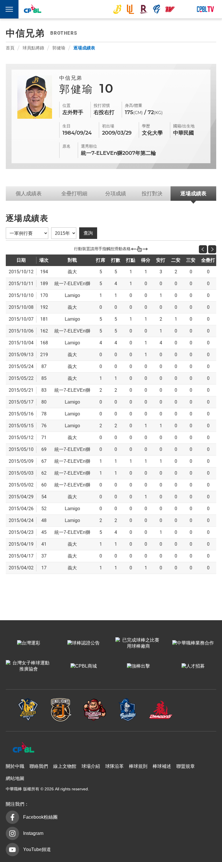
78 (44, 414)
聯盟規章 (185, 766)
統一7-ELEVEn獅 (130, 9)
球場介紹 (91, 766)
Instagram (33, 833)
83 (44, 390)
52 (44, 508)
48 (44, 520)
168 (44, 342)
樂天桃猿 (143, 9)
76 (44, 425)
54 (44, 496)
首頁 (10, 47)
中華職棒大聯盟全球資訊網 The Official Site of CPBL (32, 10)
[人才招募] (193, 666)
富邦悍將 (156, 9)
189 (44, 283)
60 (44, 485)
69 (44, 449)
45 (44, 532)
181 (44, 319)
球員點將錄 (33, 47)
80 (44, 402)
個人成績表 (29, 193)
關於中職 (15, 766)
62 (44, 473)
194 (44, 271)
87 (44, 366)
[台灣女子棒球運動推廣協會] (29, 666)
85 (44, 378)
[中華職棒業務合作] (193, 643)
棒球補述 (162, 766)
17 (44, 568)
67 (44, 461)
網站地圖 (15, 778)
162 (44, 331)
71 (44, 437)
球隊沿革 (114, 766)
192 (44, 307)
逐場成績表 (84, 47)
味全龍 (170, 9)
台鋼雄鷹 (183, 9)
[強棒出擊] (138, 666)
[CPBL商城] (84, 666)
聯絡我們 (38, 766)
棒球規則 (138, 766)
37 (44, 556)
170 (44, 295)
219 (44, 354)
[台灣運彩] (29, 643)
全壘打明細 (74, 193)
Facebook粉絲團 (40, 817)
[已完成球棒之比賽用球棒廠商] (138, 643)
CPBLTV (205, 9)
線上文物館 (64, 766)
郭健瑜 (58, 47)
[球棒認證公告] (84, 643)
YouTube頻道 (37, 849)
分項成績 (115, 193)
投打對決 (152, 193)
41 (44, 544)
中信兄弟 (117, 9)
